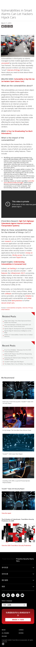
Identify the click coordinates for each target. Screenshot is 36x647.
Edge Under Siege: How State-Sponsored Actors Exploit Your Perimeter (17, 321)
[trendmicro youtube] (22, 595)
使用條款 (21, 633)
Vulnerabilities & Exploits (14, 308)
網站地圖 (4, 636)
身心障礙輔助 (5, 633)
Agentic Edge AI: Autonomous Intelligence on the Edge (17, 331)
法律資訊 (21, 630)
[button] (14, 605)
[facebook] (5, 26)
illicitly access (17, 255)
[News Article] (2, 26)
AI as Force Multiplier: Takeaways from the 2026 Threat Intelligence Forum (17, 350)
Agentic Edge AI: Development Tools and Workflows (18, 328)
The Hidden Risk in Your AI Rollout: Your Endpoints (17, 364)
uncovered (5, 63)
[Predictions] (18, 532)
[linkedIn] (11, 26)
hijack (19, 257)
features (4, 273)
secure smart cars (7, 303)
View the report (6, 513)
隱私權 (3, 630)
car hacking (11, 268)
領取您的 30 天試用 (14, 619)
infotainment (15, 273)
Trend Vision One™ (8, 559)
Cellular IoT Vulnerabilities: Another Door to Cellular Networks (18, 335)
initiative (28, 296)
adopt (29, 298)
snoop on (29, 253)
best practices (17, 300)
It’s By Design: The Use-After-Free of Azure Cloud (17, 430)
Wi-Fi (23, 273)
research (8, 241)
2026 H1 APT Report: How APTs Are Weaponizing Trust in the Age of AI (17, 354)
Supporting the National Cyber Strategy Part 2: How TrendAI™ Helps (18, 358)
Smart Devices (5, 309)
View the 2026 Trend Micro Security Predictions (16, 545)
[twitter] (8, 26)
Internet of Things (27, 308)
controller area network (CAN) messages (19, 182)
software (8, 294)
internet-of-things (13, 70)
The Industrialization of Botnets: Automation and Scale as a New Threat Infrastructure (17, 325)
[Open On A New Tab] (13, 595)
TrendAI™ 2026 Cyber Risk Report (14, 361)
